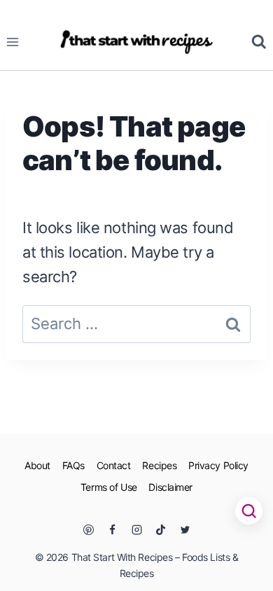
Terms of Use (108, 487)
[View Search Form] (259, 42)
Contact (114, 465)
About (37, 465)
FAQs (73, 465)
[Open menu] (13, 42)
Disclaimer (170, 487)
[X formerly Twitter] (184, 529)
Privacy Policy (218, 465)
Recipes (159, 465)
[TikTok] (161, 529)
